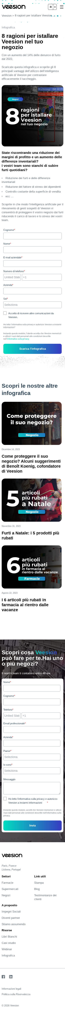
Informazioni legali (11, 988)
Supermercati (10, 889)
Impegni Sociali (11, 911)
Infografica (8, 955)
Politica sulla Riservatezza (16, 994)
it (51, 6)
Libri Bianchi (9, 936)
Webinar (7, 949)
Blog (37, 889)
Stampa (39, 882)
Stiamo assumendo (14, 924)
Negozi (6, 895)
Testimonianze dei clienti (45, 897)
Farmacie (7, 882)
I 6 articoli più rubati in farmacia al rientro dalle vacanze (25, 604)
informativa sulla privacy (18, 339)
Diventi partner (11, 917)
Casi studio (9, 943)
